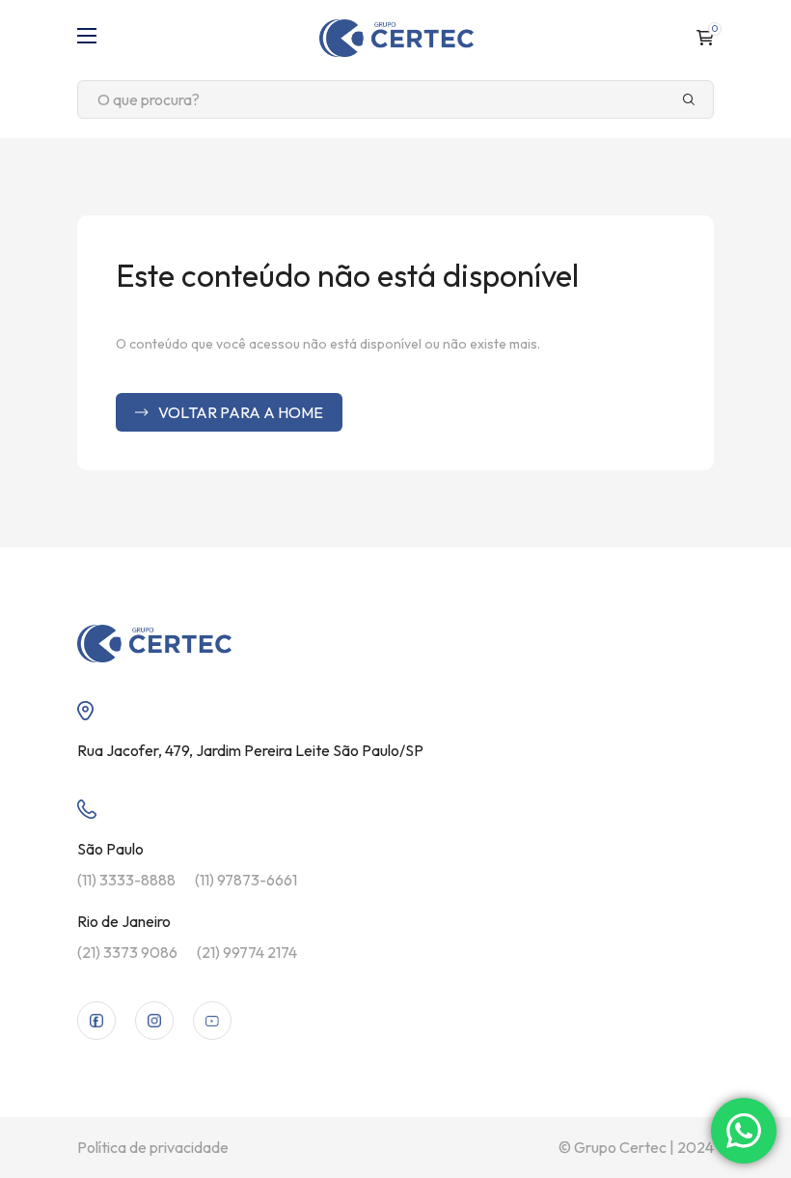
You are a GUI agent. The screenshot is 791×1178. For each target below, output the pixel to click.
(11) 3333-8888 (126, 879)
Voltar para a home (240, 412)
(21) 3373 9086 (127, 952)
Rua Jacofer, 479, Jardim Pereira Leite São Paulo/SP (250, 750)
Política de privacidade (153, 1147)
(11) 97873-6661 (246, 879)
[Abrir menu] (86, 37)
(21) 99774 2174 (247, 952)
